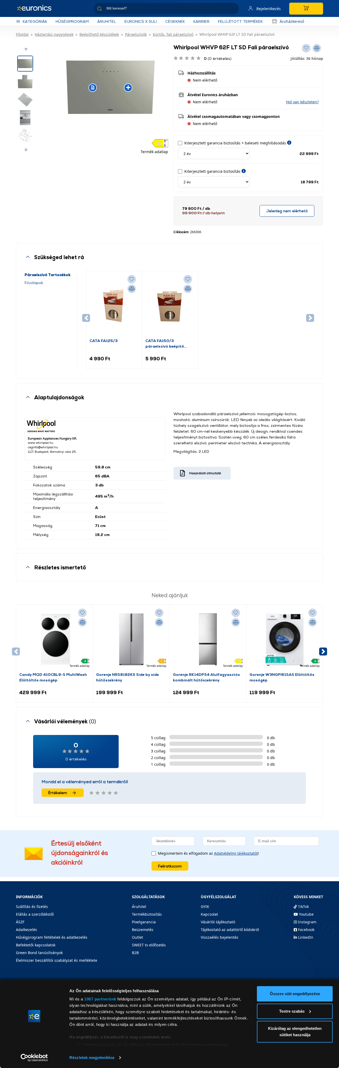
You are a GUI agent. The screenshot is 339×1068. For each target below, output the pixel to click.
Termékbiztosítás (147, 914)
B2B (135, 952)
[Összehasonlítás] (131, 289)
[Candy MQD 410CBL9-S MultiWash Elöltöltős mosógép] (54, 639)
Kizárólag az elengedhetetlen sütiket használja (295, 1031)
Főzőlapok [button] (34, 282)
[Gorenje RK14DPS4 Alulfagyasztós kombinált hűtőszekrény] (208, 639)
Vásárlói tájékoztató (218, 921)
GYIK (205, 906)
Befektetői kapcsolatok (35, 944)
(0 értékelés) (217, 58)
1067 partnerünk (100, 999)
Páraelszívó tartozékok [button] (47, 274)
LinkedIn (305, 937)
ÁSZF (20, 921)
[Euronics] (37, 8)
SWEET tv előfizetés (149, 944)
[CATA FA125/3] (114, 306)
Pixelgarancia (144, 921)
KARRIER (201, 21)
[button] (26, 49)
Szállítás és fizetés (32, 906)
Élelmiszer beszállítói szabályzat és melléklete (56, 960)
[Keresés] (232, 9)
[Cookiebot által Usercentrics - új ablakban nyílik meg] (34, 1058)
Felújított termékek (240, 21)
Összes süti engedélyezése (295, 993)
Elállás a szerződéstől (35, 914)
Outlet (137, 937)
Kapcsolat (209, 914)
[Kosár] (306, 9)
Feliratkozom (170, 866)
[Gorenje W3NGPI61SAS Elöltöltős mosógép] (284, 639)
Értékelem (57, 792)
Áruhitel (106, 21)
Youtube (306, 914)
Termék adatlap (154, 151)
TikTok (303, 906)
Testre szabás (292, 1011)
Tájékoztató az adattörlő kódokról (230, 929)
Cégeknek (175, 21)
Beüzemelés (142, 929)
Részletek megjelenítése (91, 1057)
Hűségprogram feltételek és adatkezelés (51, 937)
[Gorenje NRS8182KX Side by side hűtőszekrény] (131, 639)
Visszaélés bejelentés (219, 937)
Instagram (306, 921)
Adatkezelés (26, 929)
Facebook (305, 929)
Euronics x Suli (140, 21)
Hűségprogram (72, 21)
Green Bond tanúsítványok (39, 952)
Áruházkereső (292, 21)
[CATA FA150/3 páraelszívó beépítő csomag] (170, 306)
